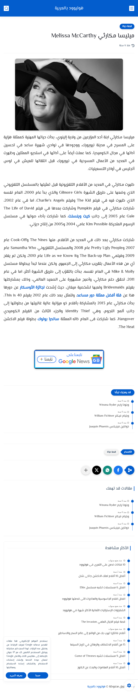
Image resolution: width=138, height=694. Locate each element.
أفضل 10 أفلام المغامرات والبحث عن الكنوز (101, 667)
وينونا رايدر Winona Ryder (114, 405)
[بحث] (6, 8)
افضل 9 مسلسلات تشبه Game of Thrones (100, 656)
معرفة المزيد (16, 675)
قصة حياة (127, 26)
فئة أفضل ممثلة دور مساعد (99, 295)
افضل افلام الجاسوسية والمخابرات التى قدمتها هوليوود (93, 599)
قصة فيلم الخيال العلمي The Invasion (103, 622)
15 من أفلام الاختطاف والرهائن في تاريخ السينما (97, 645)
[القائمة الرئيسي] (131, 8)
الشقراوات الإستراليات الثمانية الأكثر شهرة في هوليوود (94, 610)
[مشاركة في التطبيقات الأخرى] (85, 470)
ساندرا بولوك (48, 319)
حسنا (37, 675)
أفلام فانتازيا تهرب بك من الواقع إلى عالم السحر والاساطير (91, 633)
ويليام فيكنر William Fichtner (111, 416)
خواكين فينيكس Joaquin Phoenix (109, 427)
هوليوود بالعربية (69, 8)
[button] (118, 470)
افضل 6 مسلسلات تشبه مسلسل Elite (102, 587)
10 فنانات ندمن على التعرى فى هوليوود (102, 565)
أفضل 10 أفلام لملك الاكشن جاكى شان (102, 576)
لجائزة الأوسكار (32, 288)
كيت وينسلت (79, 216)
